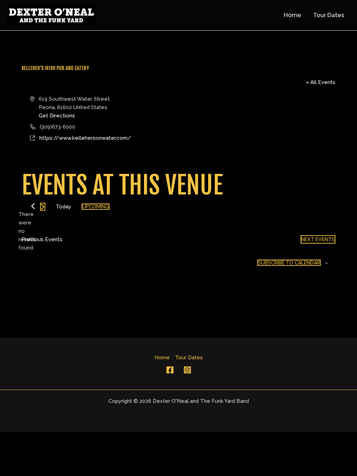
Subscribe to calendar (289, 263)
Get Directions (57, 116)
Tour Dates (189, 357)
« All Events (320, 82)
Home (162, 357)
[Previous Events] (33, 206)
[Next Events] (42, 207)
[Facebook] (170, 370)
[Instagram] (187, 370)
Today (63, 207)
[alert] (27, 231)
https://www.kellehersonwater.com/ (85, 138)
